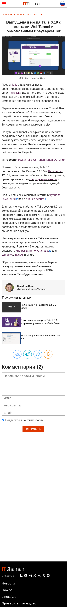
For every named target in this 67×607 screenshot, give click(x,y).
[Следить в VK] (39, 575)
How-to (7, 590)
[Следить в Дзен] (48, 575)
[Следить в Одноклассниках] (44, 575)
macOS (19, 254)
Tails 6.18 (15, 92)
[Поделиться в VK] (17, 354)
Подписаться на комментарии (24, 420)
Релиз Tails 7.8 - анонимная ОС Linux (41, 159)
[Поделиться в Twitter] (38, 354)
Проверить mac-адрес (19, 603)
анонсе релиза (35, 199)
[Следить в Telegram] (30, 575)
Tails (14, 84)
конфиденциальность (43, 179)
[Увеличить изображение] (33, 55)
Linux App (9, 596)
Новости (8, 583)
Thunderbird (55, 171)
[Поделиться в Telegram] (27, 354)
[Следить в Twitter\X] (35, 575)
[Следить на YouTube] (25, 575)
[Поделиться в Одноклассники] (48, 354)
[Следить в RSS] (21, 575)
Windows (7, 254)
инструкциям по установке (32, 250)
